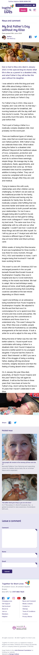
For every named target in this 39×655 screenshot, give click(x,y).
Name (4, 551)
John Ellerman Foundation (22, 650)
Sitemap (25, 609)
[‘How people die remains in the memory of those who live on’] (19, 447)
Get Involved (6, 606)
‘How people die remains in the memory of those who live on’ (19, 463)
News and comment (11, 20)
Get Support (6, 603)
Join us (4, 611)
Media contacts (27, 603)
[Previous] (34, 413)
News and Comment (29, 601)
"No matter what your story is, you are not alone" (16, 503)
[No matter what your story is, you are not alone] (19, 487)
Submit (7, 571)
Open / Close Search (30, 10)
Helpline (4, 616)
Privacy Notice (27, 616)
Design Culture (14, 654)
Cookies (25, 614)
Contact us (26, 606)
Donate (23, 10)
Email (4, 561)
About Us (5, 609)
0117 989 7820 (18, 592)
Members (5, 614)
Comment (5, 527)
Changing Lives (7, 601)
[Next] (37, 413)
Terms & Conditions (28, 611)
